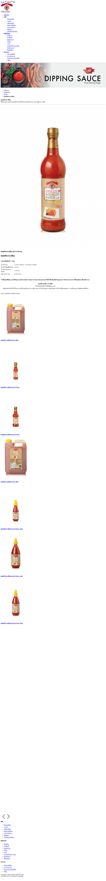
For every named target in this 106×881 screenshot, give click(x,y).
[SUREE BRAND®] (7, 10)
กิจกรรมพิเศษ (11, 54)
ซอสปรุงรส (10, 39)
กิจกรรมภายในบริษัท (13, 58)
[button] (5, 17)
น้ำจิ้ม (9, 41)
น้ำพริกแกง (10, 48)
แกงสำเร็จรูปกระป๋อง (13, 46)
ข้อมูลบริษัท (10, 19)
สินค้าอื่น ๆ (10, 50)
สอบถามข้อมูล (11, 25)
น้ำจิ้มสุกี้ (9, 37)
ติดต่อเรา (10, 29)
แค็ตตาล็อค (10, 23)
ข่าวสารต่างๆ (11, 56)
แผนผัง (3, 2)
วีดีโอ (8, 60)
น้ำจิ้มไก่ (9, 35)
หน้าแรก (6, 90)
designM (21, 876)
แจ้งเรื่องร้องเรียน (12, 31)
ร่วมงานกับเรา (11, 27)
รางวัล (9, 21)
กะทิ (8, 43)
